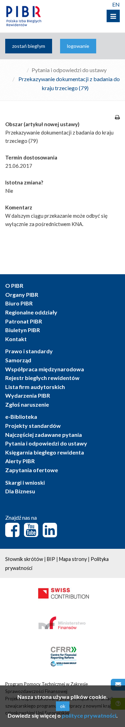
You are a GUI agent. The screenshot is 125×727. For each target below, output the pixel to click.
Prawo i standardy (29, 351)
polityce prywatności (89, 715)
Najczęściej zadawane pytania (43, 434)
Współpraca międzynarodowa (44, 369)
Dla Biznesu (20, 491)
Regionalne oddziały (31, 312)
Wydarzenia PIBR (27, 395)
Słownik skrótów (24, 559)
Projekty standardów (33, 425)
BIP (51, 559)
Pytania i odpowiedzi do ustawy (69, 70)
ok (62, 706)
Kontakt (16, 339)
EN (116, 4)
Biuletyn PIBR (22, 330)
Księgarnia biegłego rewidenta (44, 452)
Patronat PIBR (23, 321)
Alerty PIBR (20, 461)
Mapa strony (73, 559)
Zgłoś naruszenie (27, 404)
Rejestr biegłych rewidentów (42, 377)
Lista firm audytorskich (35, 386)
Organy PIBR (21, 294)
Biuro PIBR (19, 303)
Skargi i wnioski (25, 482)
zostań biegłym (28, 46)
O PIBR (14, 285)
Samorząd (18, 360)
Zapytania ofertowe (31, 470)
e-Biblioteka (21, 416)
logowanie (78, 46)
